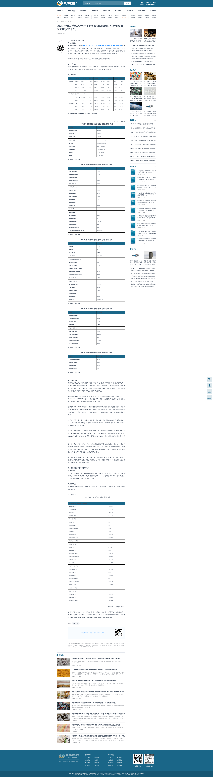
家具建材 (103, 17)
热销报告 (133, 166)
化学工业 (80, 15)
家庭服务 (154, 17)
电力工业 (59, 17)
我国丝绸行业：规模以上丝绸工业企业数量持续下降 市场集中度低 (94, 703)
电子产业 (117, 17)
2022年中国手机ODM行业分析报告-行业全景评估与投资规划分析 (102, 45)
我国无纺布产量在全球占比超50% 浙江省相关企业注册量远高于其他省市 (96, 725)
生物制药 (140, 15)
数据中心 (106, 11)
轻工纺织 (70, 21)
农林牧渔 (87, 17)
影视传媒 (124, 15)
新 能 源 (59, 15)
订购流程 (110, 760)
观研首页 (60, 11)
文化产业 (110, 15)
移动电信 (103, 15)
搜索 (127, 3)
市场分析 (95, 11)
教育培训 (117, 15)
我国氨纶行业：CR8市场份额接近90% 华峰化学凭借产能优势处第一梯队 (96, 658)
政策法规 (141, 11)
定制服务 (119, 762)
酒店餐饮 (133, 17)
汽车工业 (73, 17)
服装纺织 (154, 15)
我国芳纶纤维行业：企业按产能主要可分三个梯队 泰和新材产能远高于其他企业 (98, 714)
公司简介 (110, 757)
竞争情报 (129, 11)
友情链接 (119, 765)
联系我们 (119, 757)
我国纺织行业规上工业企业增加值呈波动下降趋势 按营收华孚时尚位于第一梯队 (98, 736)
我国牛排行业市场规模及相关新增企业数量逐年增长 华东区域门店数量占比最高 (98, 692)
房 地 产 (96, 17)
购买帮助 (119, 760)
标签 (69, 623)
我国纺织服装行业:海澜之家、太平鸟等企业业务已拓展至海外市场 (94, 681)
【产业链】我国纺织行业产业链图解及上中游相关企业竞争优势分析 (94, 669)
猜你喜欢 (60, 655)
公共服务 (147, 17)
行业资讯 (83, 11)
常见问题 (110, 762)
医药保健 (133, 15)
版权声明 (110, 765)
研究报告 (71, 11)
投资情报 (118, 11)
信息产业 (96, 15)
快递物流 (80, 17)
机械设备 (87, 15)
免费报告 (153, 11)
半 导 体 (124, 17)
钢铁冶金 (73, 15)
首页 (58, 21)
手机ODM (75, 623)
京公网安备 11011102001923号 (136, 773)
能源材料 (66, 15)
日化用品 (147, 15)
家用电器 (110, 17)
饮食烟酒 (140, 17)
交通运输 (66, 17)
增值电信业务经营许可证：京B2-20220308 (128, 775)
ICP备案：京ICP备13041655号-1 (108, 775)
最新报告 (133, 120)
